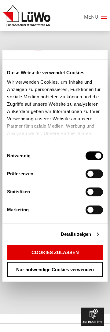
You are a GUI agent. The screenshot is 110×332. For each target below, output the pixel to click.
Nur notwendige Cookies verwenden (55, 269)
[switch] (83, 173)
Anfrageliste (92, 316)
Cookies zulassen (55, 252)
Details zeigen (76, 234)
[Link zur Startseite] (26, 15)
